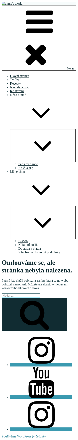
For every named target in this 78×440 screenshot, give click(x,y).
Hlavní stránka (19, 76)
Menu (70, 68)
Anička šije (25, 168)
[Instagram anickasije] (41, 429)
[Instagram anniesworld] (41, 364)
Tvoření (15, 79)
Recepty (15, 83)
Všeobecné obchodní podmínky (39, 252)
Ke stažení (17, 91)
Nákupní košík (28, 244)
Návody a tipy (19, 87)
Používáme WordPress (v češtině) (24, 436)
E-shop (23, 241)
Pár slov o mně (28, 164)
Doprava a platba (29, 248)
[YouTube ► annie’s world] (41, 397)
